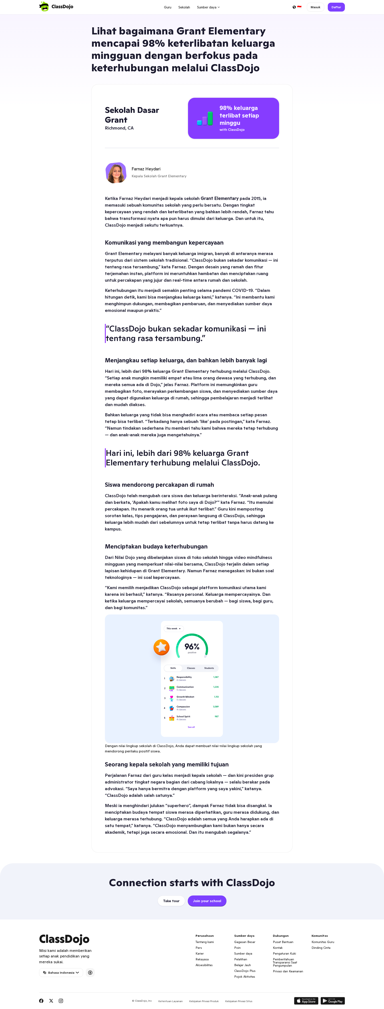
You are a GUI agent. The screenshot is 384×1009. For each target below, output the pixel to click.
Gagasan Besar (244, 942)
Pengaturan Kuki (284, 953)
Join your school (207, 901)
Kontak (278, 948)
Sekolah (184, 7)
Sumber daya (243, 953)
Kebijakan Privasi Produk (204, 1001)
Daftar (336, 7)
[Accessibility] (90, 972)
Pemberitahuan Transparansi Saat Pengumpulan (285, 962)
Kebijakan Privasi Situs (238, 1001)
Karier (200, 953)
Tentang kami (205, 942)
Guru (167, 7)
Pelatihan (240, 959)
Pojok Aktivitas (244, 977)
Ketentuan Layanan (170, 1001)
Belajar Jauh (242, 965)
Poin (237, 948)
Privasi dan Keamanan (288, 971)
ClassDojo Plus (245, 971)
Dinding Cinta (321, 948)
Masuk (315, 7)
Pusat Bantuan (283, 942)
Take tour (171, 901)
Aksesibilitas (204, 965)
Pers (199, 948)
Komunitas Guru (323, 942)
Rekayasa (202, 959)
